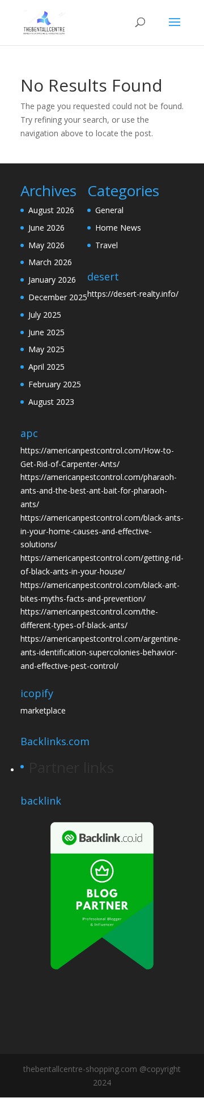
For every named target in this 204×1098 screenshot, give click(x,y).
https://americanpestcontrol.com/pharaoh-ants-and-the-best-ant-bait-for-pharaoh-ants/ (98, 490)
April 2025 (46, 366)
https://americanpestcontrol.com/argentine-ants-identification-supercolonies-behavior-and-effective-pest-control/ (100, 652)
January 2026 (52, 279)
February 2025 (54, 384)
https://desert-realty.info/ (132, 293)
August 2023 (51, 401)
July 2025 (44, 314)
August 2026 (51, 210)
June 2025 (46, 332)
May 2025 (46, 349)
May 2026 (46, 245)
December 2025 (57, 297)
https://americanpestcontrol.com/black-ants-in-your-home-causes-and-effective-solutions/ (102, 531)
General (109, 210)
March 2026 (50, 262)
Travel (106, 245)
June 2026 (46, 227)
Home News (118, 227)
